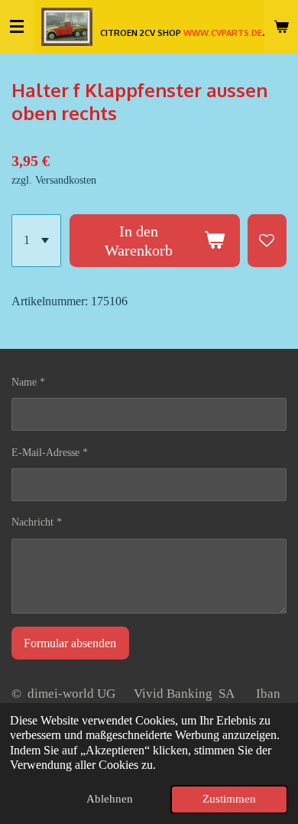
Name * (28, 382)
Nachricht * (36, 522)
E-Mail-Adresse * (49, 452)
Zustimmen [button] (229, 799)
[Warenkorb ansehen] (281, 27)
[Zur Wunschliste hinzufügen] (267, 240)
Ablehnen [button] (109, 799)
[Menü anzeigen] (17, 27)
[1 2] (36, 240)
